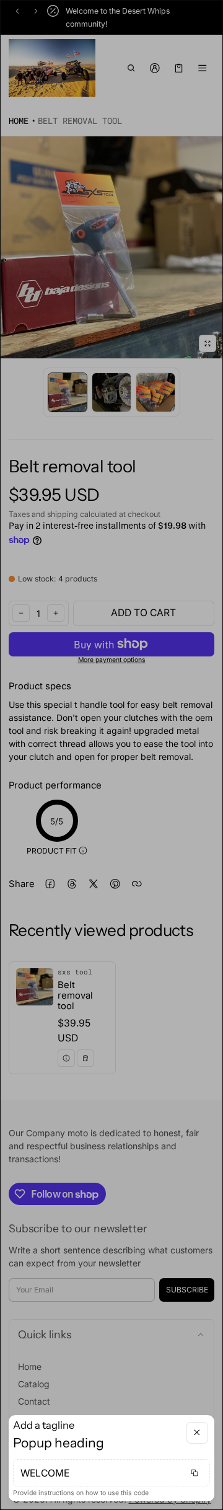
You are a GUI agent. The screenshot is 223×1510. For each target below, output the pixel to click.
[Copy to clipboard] (194, 1472)
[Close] (197, 1433)
